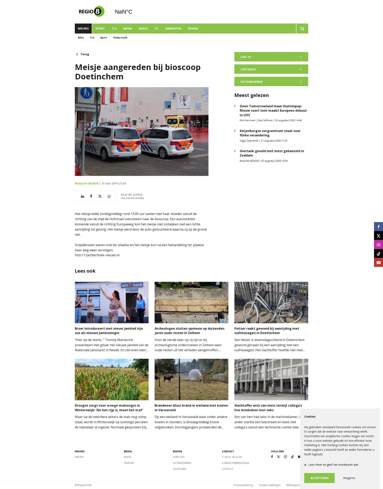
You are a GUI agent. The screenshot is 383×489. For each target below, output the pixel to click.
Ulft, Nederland (134, 12)
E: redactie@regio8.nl (235, 463)
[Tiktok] (292, 456)
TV (156, 28)
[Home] (92, 12)
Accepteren (319, 478)
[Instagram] (285, 456)
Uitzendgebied (182, 463)
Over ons (179, 457)
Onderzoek (120, 37)
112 (114, 28)
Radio (143, 28)
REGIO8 (193, 28)
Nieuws (83, 28)
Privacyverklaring (243, 485)
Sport (100, 28)
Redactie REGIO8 (86, 183)
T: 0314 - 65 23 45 (232, 457)
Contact (227, 469)
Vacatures (179, 469)
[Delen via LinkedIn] (82, 196)
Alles (81, 37)
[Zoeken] (302, 29)
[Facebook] (272, 456)
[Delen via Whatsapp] (109, 196)
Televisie (129, 463)
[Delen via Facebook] (91, 196)
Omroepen (173, 28)
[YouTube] (299, 456)
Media (127, 28)
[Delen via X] (100, 196)
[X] (278, 456)
